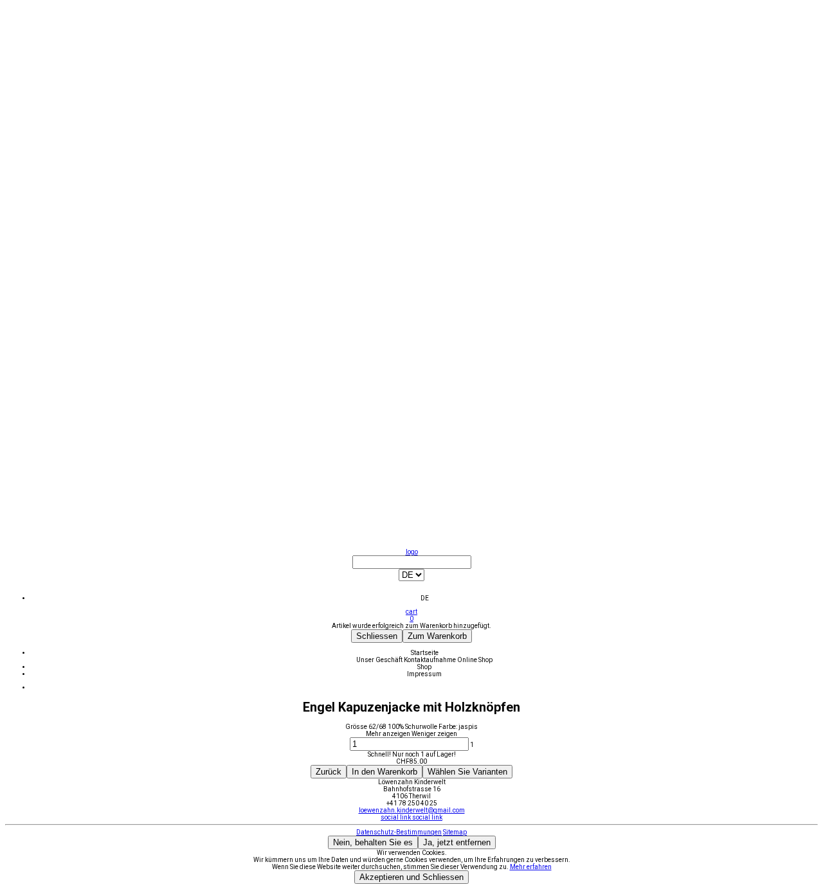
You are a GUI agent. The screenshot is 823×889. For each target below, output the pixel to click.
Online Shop (475, 659)
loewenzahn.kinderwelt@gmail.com (412, 810)
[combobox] (411, 578)
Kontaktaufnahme (430, 659)
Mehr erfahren (531, 866)
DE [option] (425, 598)
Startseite (425, 652)
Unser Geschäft (380, 659)
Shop (424, 666)
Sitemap (455, 832)
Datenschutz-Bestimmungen (399, 832)
